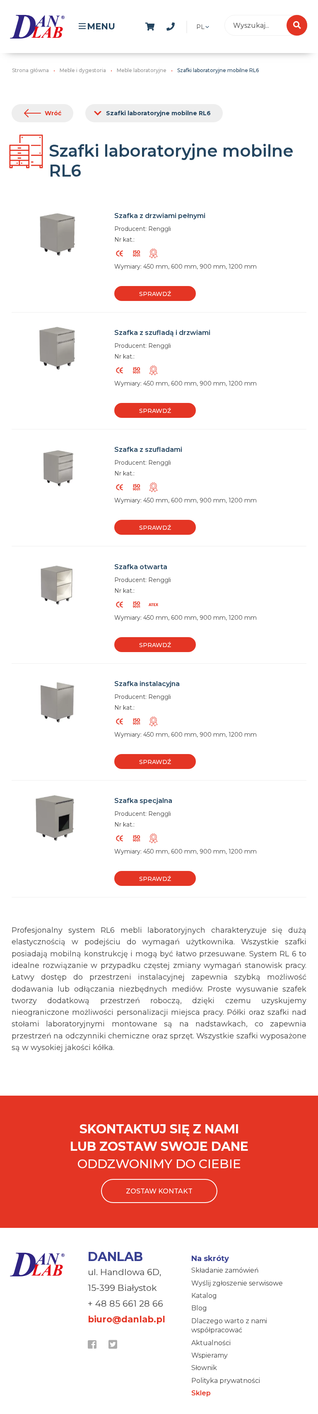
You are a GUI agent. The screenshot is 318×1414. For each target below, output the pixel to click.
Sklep (201, 1393)
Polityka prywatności (225, 1381)
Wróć (53, 113)
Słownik (204, 1368)
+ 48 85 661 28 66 (125, 1303)
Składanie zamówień (225, 1270)
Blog (199, 1308)
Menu (101, 26)
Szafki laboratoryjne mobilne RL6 (158, 113)
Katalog (204, 1296)
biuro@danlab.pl (126, 1319)
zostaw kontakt (159, 1191)
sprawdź (155, 294)
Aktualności (211, 1343)
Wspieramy (209, 1355)
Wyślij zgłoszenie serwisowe (237, 1283)
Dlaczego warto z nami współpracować (229, 1325)
